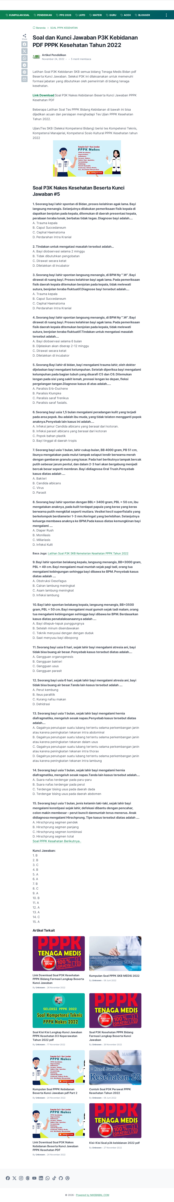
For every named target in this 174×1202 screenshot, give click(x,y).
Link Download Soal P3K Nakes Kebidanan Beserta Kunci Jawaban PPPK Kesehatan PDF (55, 1146)
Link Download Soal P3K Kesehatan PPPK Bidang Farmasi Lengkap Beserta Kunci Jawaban (58, 979)
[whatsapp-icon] (48, 1178)
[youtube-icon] (34, 1178)
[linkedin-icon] (41, 1178)
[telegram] (24, 65)
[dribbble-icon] (67, 1178)
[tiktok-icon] (54, 1178)
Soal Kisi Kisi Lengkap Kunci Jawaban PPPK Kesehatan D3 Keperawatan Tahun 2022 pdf (57, 1036)
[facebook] (24, 44)
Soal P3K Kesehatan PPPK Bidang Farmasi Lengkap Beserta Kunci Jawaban (111, 1036)
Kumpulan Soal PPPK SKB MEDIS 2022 (114, 975)
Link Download (44, 95)
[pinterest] (24, 72)
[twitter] (24, 51)
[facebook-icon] (8, 1178)
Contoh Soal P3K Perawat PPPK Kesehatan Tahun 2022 (110, 1091)
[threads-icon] (28, 1178)
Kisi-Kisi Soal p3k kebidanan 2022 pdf (114, 1142)
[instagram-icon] (21, 1178)
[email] (24, 79)
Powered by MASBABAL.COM (92, 1195)
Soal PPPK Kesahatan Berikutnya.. (57, 841)
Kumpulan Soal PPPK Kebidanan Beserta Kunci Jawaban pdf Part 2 (55, 1091)
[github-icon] (61, 1178)
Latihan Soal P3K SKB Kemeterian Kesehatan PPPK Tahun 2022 (88, 553)
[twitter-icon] (14, 1178)
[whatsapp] (24, 58)
